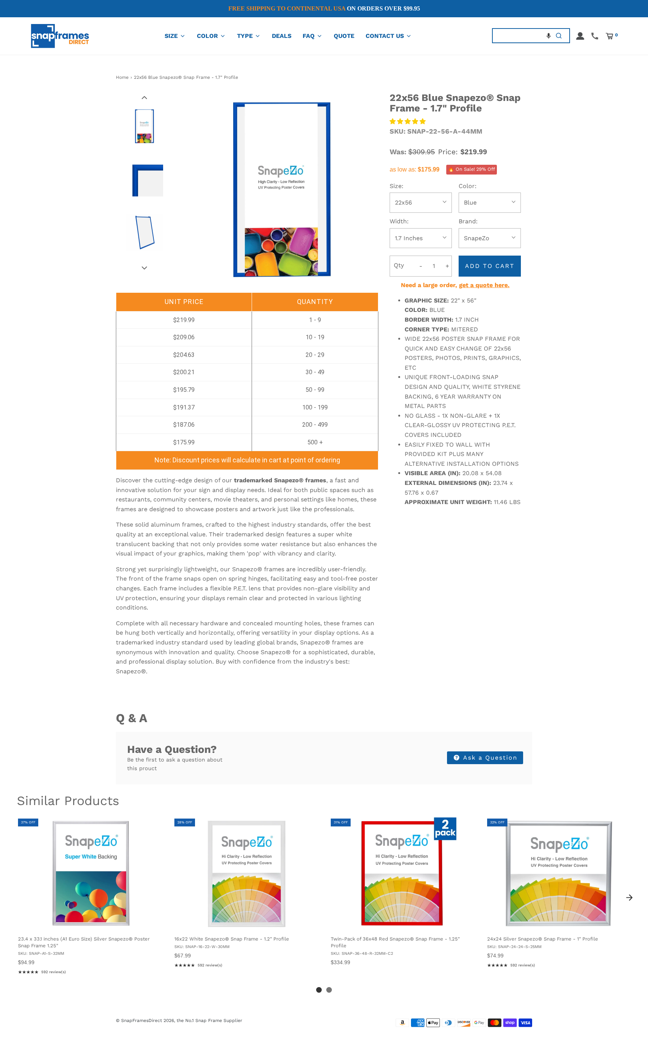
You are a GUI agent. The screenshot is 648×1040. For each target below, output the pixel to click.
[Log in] (580, 36)
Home (122, 77)
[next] (629, 897)
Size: (397, 186)
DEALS (281, 35)
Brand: (468, 221)
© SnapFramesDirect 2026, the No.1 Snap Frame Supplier (179, 1020)
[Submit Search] (559, 36)
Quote (344, 35)
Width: (399, 221)
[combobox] (520, 36)
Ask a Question (489, 757)
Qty (399, 265)
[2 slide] (329, 990)
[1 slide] (319, 990)
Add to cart (489, 265)
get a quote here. (484, 285)
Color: (468, 186)
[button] (548, 35)
